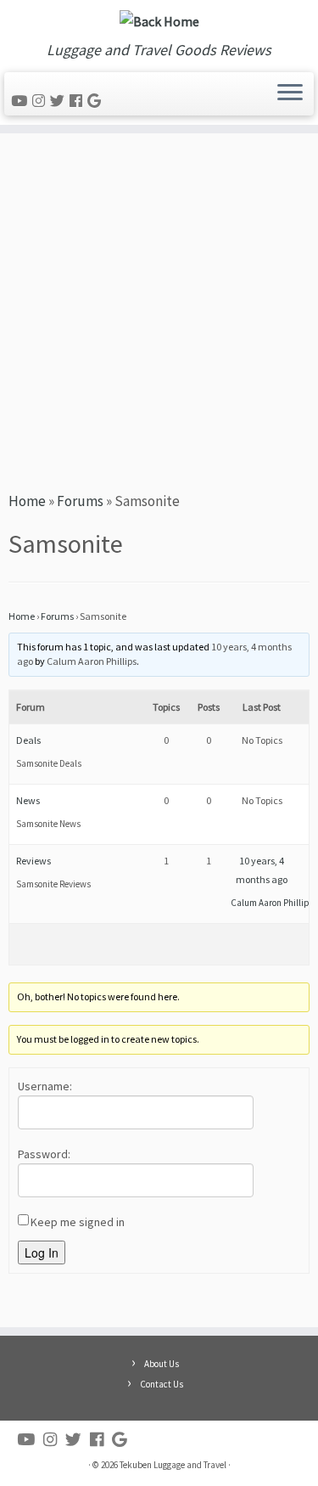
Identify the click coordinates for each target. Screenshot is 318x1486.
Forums (80, 501)
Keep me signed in (78, 1222)
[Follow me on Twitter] (60, 101)
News (28, 800)
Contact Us (161, 1384)
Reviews (33, 860)
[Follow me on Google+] (96, 101)
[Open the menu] (290, 94)
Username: (45, 1086)
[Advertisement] (159, 309)
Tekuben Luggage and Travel (173, 1465)
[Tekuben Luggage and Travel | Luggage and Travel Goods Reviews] (159, 20)
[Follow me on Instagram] (41, 101)
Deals (28, 740)
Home (27, 501)
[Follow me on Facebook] (78, 101)
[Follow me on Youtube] (21, 101)
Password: (44, 1154)
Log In (42, 1252)
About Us (161, 1364)
